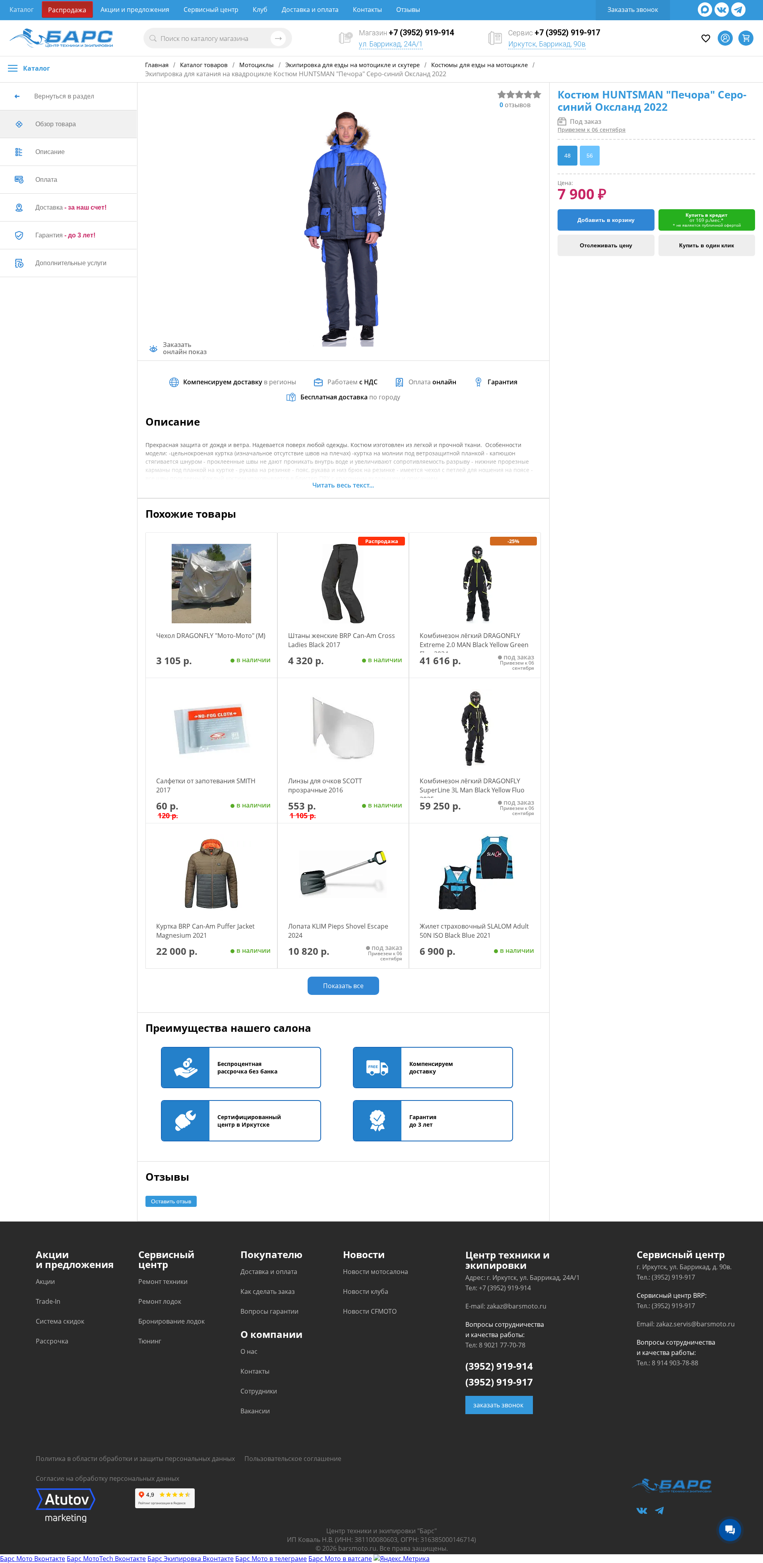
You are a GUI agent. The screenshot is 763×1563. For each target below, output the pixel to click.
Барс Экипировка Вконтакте (190, 1558)
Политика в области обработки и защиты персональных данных (135, 1458)
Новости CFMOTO (370, 1311)
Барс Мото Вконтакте (32, 1558)
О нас (249, 1351)
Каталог (22, 9)
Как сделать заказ (267, 1291)
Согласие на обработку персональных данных (107, 1478)
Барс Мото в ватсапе (340, 1558)
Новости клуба (365, 1291)
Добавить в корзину (606, 220)
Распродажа (67, 10)
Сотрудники (258, 1391)
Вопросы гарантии (269, 1311)
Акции (45, 1281)
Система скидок (60, 1321)
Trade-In (48, 1301)
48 (567, 155)
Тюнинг (149, 1341)
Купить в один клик (706, 245)
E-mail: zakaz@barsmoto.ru (505, 1306)
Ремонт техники (163, 1281)
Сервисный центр (211, 9)
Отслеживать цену (606, 245)
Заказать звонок (633, 9)
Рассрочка (52, 1341)
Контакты (367, 9)
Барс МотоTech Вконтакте (106, 1558)
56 (590, 155)
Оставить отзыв (171, 1201)
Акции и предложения (135, 9)
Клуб (260, 9)
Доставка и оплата (310, 9)
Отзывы (408, 9)
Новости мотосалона (375, 1271)
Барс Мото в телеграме (271, 1558)
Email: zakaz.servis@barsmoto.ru (686, 1324)
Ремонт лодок (159, 1301)
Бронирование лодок (171, 1321)
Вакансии (255, 1411)
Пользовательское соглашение (292, 1458)
